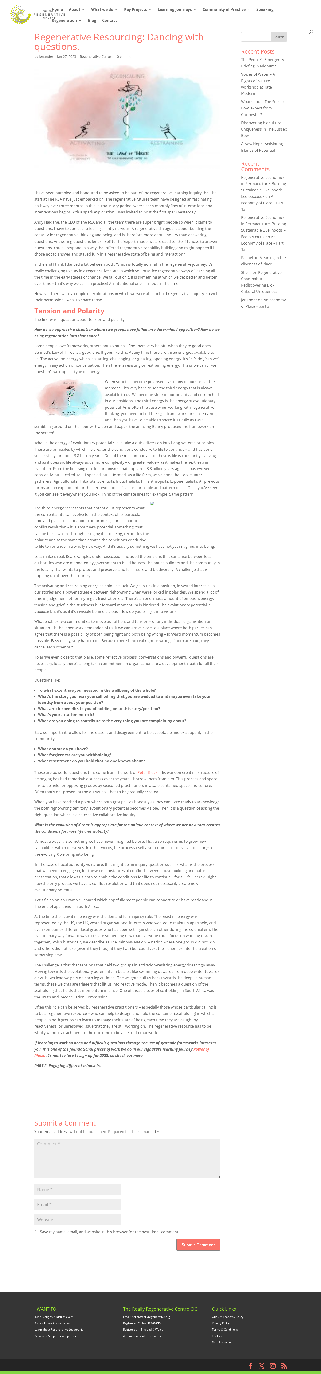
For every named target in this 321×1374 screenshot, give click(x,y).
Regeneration (64, 21)
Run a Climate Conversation (52, 1323)
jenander (46, 56)
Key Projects (135, 10)
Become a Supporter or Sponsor (55, 1336)
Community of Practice (224, 10)
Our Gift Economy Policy (227, 1317)
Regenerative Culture (96, 56)
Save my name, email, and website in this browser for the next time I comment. (109, 1231)
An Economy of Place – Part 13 (262, 203)
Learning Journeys (175, 10)
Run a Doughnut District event (53, 1317)
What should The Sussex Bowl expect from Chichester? (262, 108)
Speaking (265, 10)
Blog (92, 21)
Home (57, 10)
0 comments (126, 56)
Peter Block (147, 772)
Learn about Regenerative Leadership (58, 1329)
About (74, 10)
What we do (102, 10)
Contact (109, 21)
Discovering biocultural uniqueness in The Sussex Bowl (264, 129)
